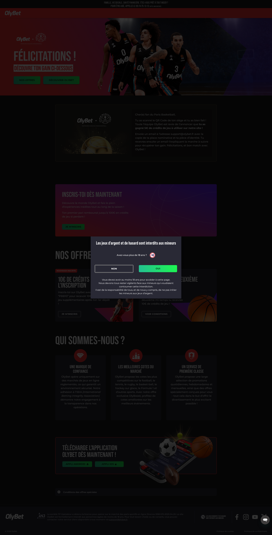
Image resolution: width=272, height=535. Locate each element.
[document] (136, 267)
